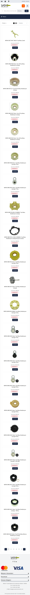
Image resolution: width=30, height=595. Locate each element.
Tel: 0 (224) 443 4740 (15, 585)
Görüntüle (15, 47)
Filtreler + (4, 23)
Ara (26, 11)
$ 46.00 (23, 1)
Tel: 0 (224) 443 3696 (15, 587)
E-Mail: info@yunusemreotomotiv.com (15, 589)
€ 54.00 (27, 1)
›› (24, 549)
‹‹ (5, 549)
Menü (4, 16)
